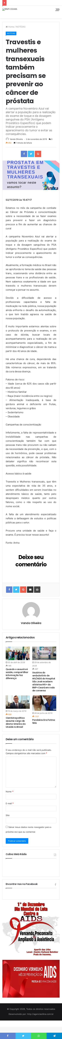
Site (8, 815)
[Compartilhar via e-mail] (30, 589)
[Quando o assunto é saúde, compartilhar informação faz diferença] (18, 653)
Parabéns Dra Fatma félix (43, 721)
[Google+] (38, 154)
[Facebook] (24, 154)
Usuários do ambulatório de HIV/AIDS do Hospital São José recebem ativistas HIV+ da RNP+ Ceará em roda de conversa (43, 681)
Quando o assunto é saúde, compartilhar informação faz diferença (17, 674)
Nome (9, 791)
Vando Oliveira (16, 139)
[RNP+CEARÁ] (9, 9)
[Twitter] (31, 154)
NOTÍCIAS (20, 26)
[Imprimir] (37, 589)
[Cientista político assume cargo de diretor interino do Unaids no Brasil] (18, 702)
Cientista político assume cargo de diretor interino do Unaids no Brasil (16, 722)
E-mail (10, 803)
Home (11, 26)
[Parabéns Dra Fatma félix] (44, 703)
